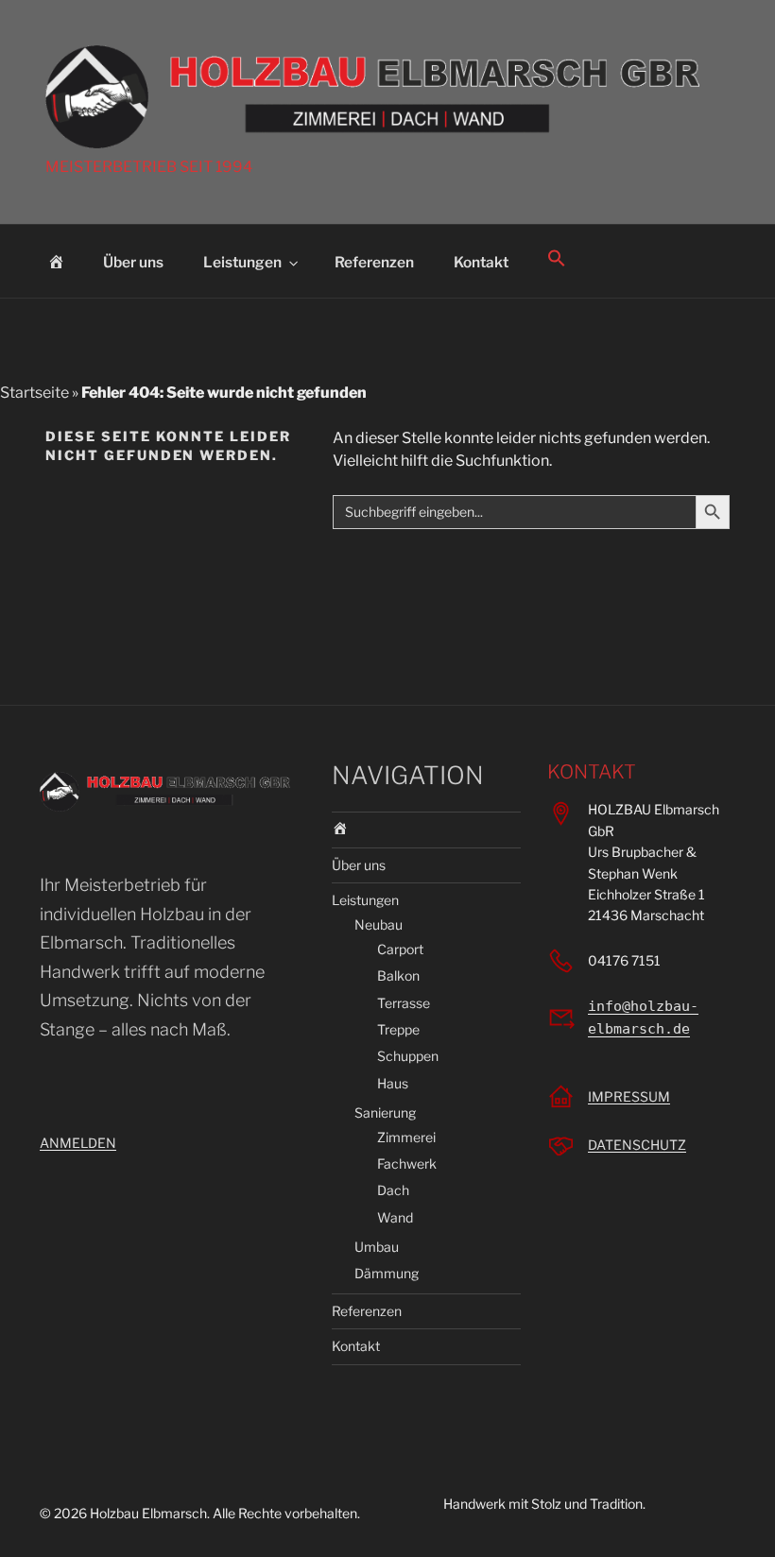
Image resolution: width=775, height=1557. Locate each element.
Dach (393, 1190)
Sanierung (385, 1112)
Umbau (376, 1247)
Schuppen (408, 1056)
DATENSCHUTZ (637, 1145)
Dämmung (386, 1273)
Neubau (378, 924)
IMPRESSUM (629, 1096)
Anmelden (78, 1143)
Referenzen (374, 262)
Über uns (133, 262)
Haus (392, 1083)
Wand (395, 1217)
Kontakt (481, 262)
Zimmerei (406, 1137)
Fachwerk (407, 1163)
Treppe (398, 1029)
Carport (400, 949)
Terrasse (403, 1003)
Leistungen (242, 262)
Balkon (398, 975)
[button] (557, 259)
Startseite (34, 393)
